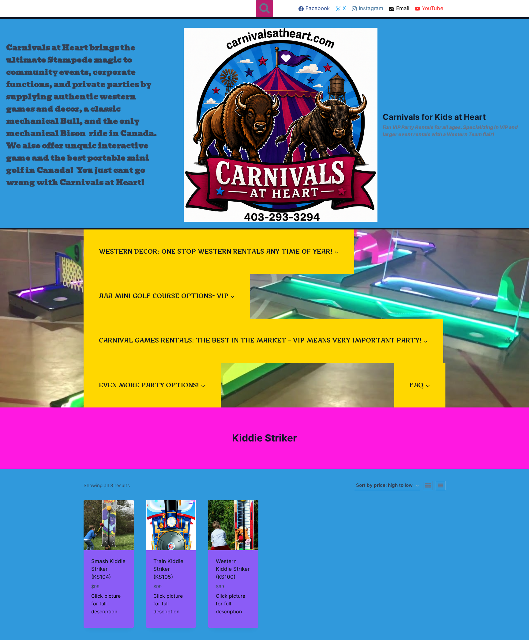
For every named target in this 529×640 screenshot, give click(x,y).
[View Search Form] (264, 8)
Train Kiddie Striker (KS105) (168, 569)
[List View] (440, 485)
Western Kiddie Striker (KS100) (233, 569)
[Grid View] (428, 485)
